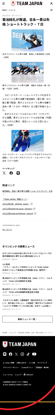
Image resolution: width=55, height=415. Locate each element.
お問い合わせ (21, 362)
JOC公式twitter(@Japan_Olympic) (17, 208)
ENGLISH (29, 374)
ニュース (13, 333)
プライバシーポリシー (11, 367)
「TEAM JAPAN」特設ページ (14, 199)
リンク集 (32, 362)
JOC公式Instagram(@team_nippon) (17, 213)
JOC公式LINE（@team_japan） (16, 203)
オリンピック (7, 229)
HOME (4, 333)
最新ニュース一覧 (26, 319)
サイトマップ (42, 362)
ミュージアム (7, 374)
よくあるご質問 (8, 362)
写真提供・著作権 (42, 367)
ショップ (18, 374)
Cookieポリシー (27, 367)
